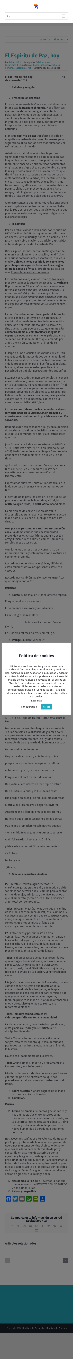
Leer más (36, 700)
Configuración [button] (29, 706)
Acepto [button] (46, 707)
